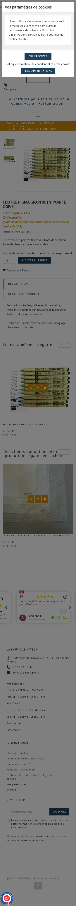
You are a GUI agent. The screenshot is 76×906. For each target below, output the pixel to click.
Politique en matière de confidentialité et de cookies (38, 64)
